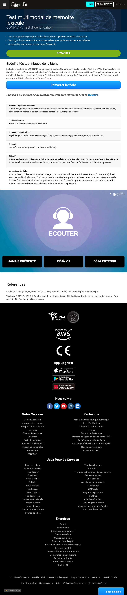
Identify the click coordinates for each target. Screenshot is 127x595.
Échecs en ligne (32, 465)
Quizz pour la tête (63, 538)
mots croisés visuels (33, 499)
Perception (32, 450)
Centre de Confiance (97, 583)
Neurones (32, 430)
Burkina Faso (13, 590)
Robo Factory (32, 485)
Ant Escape (32, 489)
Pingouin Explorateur (93, 492)
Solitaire (33, 482)
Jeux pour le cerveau (93, 509)
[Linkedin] (77, 406)
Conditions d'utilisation (19, 577)
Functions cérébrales (32, 447)
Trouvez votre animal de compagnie (93, 472)
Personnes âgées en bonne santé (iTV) (91, 436)
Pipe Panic (33, 475)
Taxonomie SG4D (91, 450)
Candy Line (93, 485)
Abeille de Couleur (93, 499)
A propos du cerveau (32, 423)
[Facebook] (49, 406)
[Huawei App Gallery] (63, 387)
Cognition (32, 436)
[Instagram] (70, 406)
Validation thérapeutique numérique (91, 419)
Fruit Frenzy (33, 472)
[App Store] (63, 370)
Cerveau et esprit (32, 419)
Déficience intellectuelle (32, 443)
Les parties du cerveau (32, 426)
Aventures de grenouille (93, 482)
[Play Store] (63, 378)
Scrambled (93, 468)
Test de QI (63, 565)
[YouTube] (63, 406)
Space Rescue (33, 506)
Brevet (63, 524)
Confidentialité (38, 577)
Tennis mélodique (93, 465)
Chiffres (93, 496)
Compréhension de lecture (63, 555)
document (93, 94)
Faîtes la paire (33, 502)
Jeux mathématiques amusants (63, 551)
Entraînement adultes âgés (91, 440)
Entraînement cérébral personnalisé (63, 544)
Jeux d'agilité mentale (93, 502)
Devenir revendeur (28, 583)
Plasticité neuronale (32, 433)
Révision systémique (91, 447)
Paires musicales (93, 475)
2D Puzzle (93, 489)
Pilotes (91, 430)
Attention (32, 454)
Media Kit (96, 577)
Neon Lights (33, 492)
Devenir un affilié (110, 577)
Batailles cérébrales (63, 561)
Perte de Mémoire (32, 440)
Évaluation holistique (91, 433)
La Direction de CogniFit (58, 577)
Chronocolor (93, 478)
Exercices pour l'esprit (63, 541)
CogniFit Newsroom (80, 577)
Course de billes (33, 513)
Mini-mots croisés (33, 468)
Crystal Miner (32, 478)
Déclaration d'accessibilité (74, 583)
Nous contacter (46, 583)
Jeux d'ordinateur (91, 423)
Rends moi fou (33, 496)
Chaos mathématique (33, 509)
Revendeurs (63, 527)
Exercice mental (63, 548)
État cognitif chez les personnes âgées (91, 443)
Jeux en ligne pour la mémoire (93, 506)
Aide (58, 583)
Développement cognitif (63, 531)
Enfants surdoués (63, 558)
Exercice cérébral (63, 534)
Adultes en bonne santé (91, 426)
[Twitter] (56, 406)
